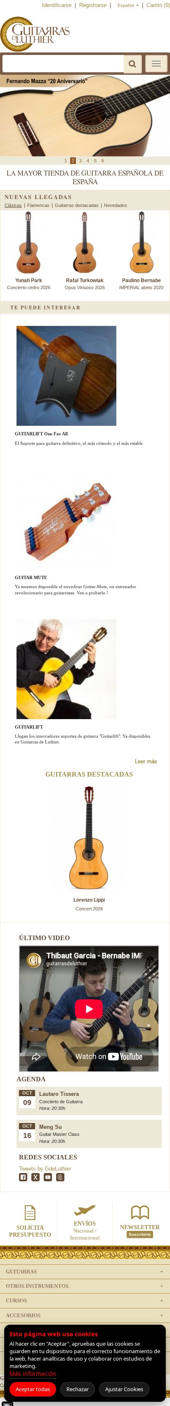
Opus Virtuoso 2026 (85, 284)
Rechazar (77, 1389)
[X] (35, 1177)
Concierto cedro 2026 (28, 284)
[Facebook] (23, 1177)
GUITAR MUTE (31, 577)
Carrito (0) (158, 5)
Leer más (146, 761)
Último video (44, 937)
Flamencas (38, 205)
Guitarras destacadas (77, 205)
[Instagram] (60, 1177)
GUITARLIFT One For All (41, 433)
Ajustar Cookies (124, 1389)
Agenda (31, 1079)
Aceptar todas (33, 1389)
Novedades (115, 205)
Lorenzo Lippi (89, 900)
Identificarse (57, 5)
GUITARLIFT (29, 726)
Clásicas (13, 205)
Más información (32, 1374)
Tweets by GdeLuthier (45, 1169)
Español (126, 5)
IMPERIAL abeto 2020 (141, 284)
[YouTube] (48, 1177)
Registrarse (93, 5)
